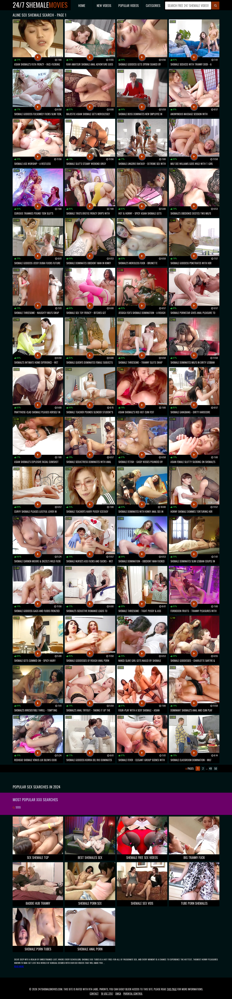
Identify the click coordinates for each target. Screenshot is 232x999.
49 (210, 768)
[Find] (215, 5)
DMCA (118, 994)
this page (172, 989)
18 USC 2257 (107, 994)
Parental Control (133, 994)
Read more (19, 966)
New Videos (104, 5)
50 (215, 768)
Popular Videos (128, 5)
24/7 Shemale (40, 5)
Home (81, 5)
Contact (94, 994)
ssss (18, 807)
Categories (153, 5)
